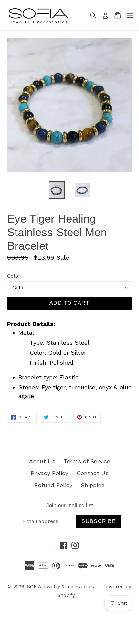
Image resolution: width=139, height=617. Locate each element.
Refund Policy (53, 485)
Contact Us (93, 473)
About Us (42, 461)
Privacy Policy (49, 473)
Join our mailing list (69, 505)
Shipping (93, 485)
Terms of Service (87, 461)
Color (13, 276)
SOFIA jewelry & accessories (60, 586)
